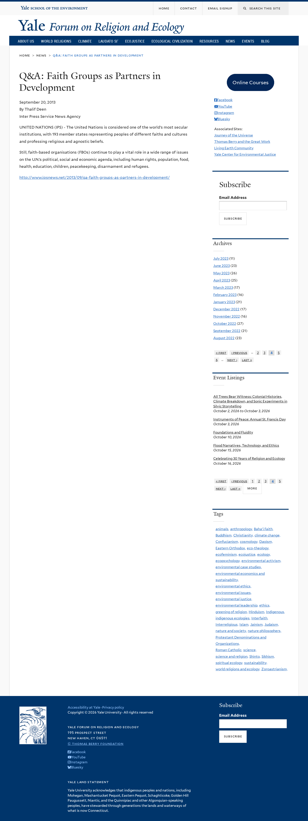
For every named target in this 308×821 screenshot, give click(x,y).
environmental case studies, (239, 567)
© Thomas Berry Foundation (96, 743)
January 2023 (224, 302)
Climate (85, 41)
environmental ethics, (233, 586)
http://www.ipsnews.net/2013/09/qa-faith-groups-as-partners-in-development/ (94, 177)
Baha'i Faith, (263, 529)
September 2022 (226, 331)
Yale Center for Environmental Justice (245, 154)
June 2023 (221, 266)
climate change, (267, 535)
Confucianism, (227, 541)
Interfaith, (259, 618)
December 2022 (226, 309)
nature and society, (231, 631)
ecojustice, (247, 554)
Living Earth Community (233, 148)
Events (248, 41)
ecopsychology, (228, 561)
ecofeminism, (226, 554)
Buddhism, (224, 535)
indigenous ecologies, (233, 618)
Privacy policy (113, 707)
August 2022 (223, 338)
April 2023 (221, 280)
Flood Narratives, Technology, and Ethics (246, 445)
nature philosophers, (264, 631)
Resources (209, 41)
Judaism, (271, 624)
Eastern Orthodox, (231, 548)
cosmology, (249, 541)
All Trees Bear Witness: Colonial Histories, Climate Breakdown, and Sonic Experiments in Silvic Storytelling (250, 401)
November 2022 (226, 316)
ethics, (264, 605)
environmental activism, (261, 561)
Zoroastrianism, (274, 669)
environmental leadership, (237, 605)
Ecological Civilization (172, 41)
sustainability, (255, 663)
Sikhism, (268, 656)
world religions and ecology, (238, 669)
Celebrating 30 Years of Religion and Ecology (249, 458)
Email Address (233, 197)
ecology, (264, 554)
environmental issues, (233, 593)
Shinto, (254, 656)
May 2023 (221, 273)
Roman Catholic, (229, 650)
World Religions (56, 41)
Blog (265, 41)
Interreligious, (227, 624)
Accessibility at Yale (84, 707)
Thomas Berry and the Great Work (242, 141)
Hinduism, (257, 612)
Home (24, 55)
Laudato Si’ (108, 41)
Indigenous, (275, 612)
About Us (26, 41)
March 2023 (223, 287)
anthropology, (241, 529)
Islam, (244, 624)
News (230, 41)
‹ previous (239, 353)
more (252, 488)
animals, (222, 529)
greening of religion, (232, 612)
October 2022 (224, 323)
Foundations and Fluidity (233, 432)
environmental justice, (234, 599)
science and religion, (232, 656)
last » (247, 360)
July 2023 (220, 258)
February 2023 (225, 295)
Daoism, (266, 541)
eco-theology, (258, 548)
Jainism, (256, 624)
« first (221, 353)
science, (249, 650)
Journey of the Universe (233, 135)
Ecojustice (135, 41)
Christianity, (243, 535)
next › (232, 360)
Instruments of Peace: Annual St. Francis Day (249, 419)
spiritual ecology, (229, 663)
